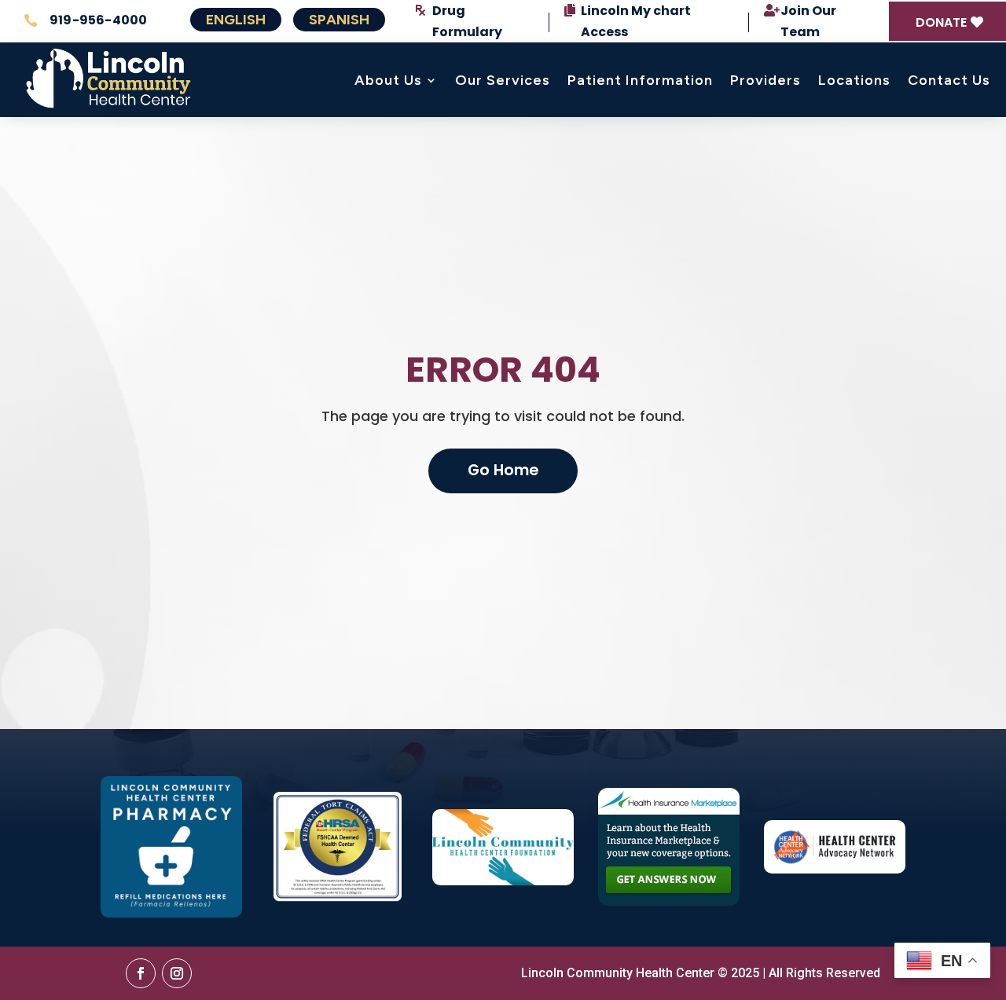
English (236, 19)
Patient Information (640, 80)
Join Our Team (808, 21)
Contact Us (949, 80)
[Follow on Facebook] (141, 973)
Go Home (503, 470)
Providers (765, 80)
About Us (388, 80)
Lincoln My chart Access (636, 21)
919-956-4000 (98, 20)
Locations (854, 80)
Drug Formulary (467, 21)
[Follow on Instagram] (177, 973)
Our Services (502, 80)
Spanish (339, 19)
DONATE (941, 22)
